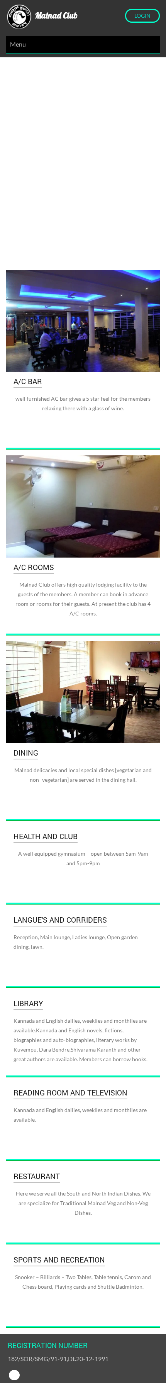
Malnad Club (55, 15)
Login (142, 15)
